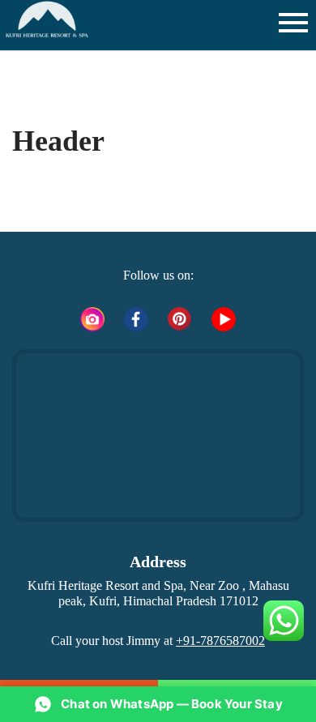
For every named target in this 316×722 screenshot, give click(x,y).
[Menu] (291, 22)
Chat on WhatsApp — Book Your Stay (172, 703)
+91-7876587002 (220, 640)
